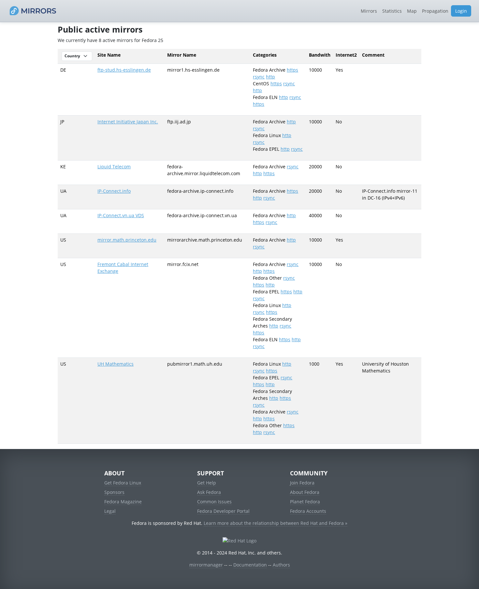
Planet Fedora (305, 501)
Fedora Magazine (123, 501)
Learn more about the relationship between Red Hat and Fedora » (275, 523)
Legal (110, 511)
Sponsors (114, 492)
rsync (259, 77)
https (292, 70)
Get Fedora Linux (122, 483)
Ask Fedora (209, 492)
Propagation (435, 11)
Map (412, 11)
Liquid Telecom (114, 166)
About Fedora (304, 492)
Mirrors (369, 11)
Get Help (206, 483)
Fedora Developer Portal (223, 511)
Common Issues (214, 501)
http (270, 77)
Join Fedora (302, 483)
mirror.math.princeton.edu (126, 240)
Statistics (392, 11)
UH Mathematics (115, 364)
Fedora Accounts (308, 511)
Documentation (250, 565)
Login (461, 11)
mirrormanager (206, 565)
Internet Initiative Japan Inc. (127, 122)
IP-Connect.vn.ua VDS (120, 215)
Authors (281, 565)
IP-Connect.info (114, 191)
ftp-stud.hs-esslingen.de (124, 70)
